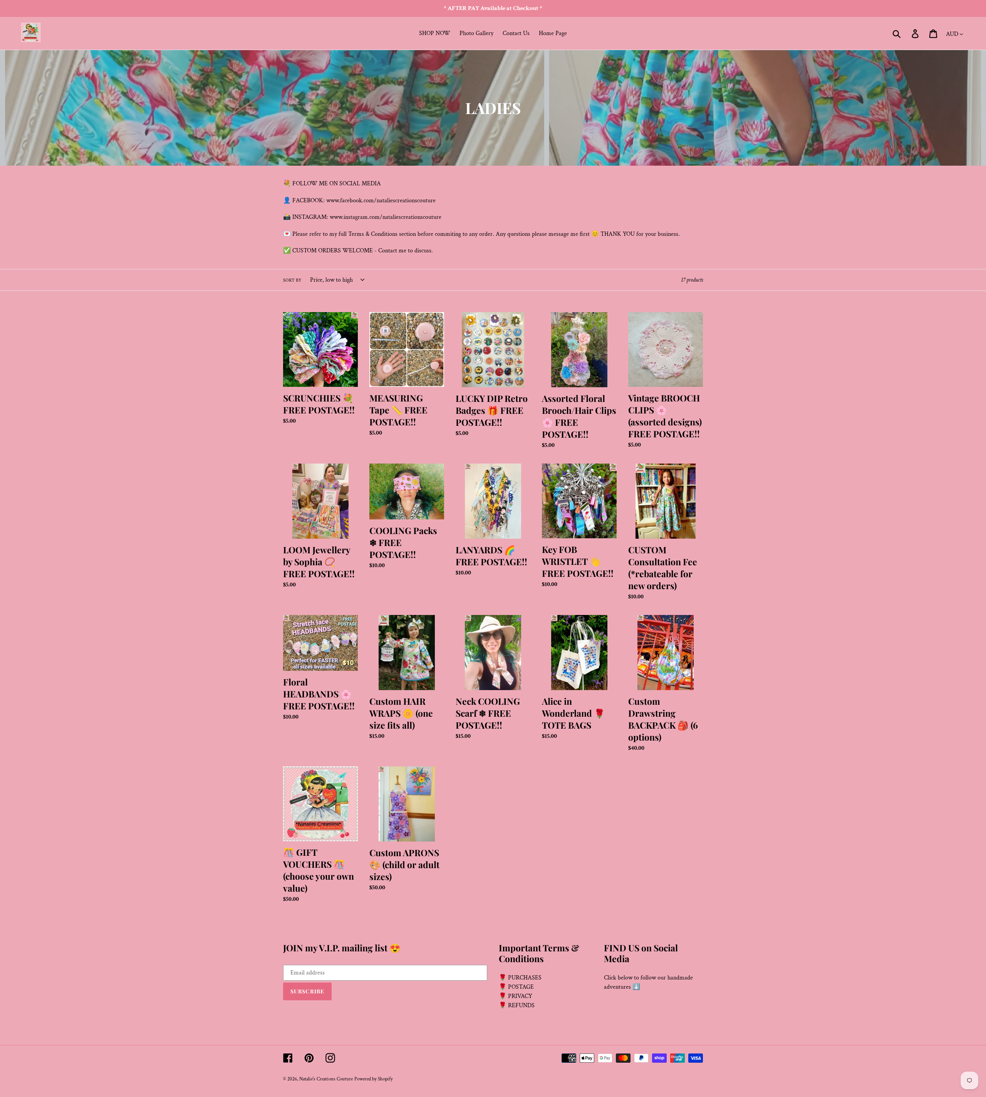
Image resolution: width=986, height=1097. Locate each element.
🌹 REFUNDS (517, 1005)
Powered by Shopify (373, 1079)
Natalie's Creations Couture (326, 1079)
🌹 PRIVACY (515, 996)
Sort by (292, 280)
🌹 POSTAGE (516, 987)
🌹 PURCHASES (520, 978)
